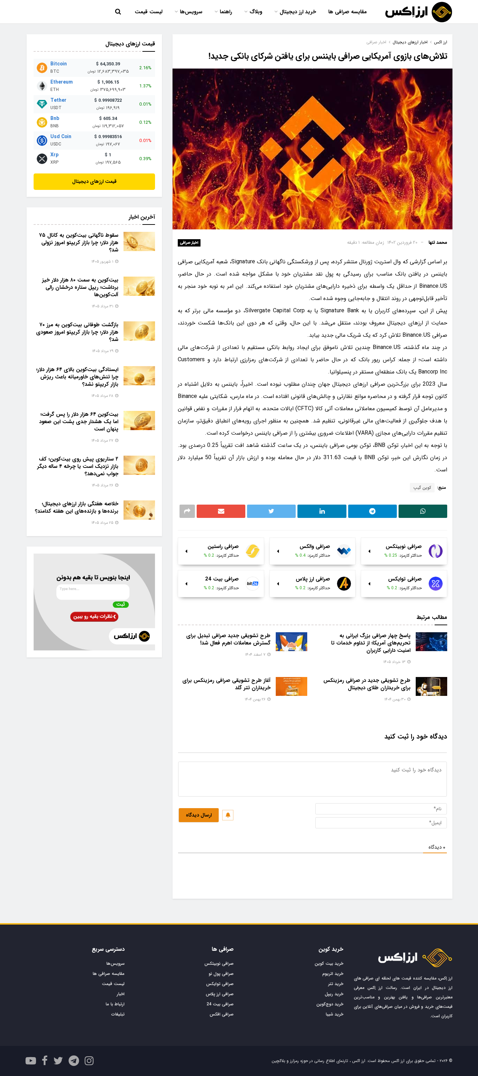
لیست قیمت (148, 12)
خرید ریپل (334, 994)
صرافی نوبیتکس (219, 963)
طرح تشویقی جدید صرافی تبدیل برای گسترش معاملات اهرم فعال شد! (228, 639)
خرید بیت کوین (329, 963)
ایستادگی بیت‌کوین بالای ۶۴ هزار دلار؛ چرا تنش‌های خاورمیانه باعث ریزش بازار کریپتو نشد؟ (77, 377)
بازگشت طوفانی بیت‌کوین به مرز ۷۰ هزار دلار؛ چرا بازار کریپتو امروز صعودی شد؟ (77, 332)
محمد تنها (438, 242)
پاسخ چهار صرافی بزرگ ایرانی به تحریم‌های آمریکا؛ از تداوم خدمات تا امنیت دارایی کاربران (370, 643)
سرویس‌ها (191, 12)
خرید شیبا (334, 1014)
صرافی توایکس (220, 984)
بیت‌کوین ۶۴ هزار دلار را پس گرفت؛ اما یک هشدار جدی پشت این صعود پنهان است (78, 421)
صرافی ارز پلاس (220, 994)
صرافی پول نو (221, 973)
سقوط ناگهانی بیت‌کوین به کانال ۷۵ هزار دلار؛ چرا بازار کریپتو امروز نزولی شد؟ (78, 242)
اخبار (121, 994)
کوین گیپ (422, 487)
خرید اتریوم (332, 973)
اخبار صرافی (189, 243)
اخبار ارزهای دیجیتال (410, 42)
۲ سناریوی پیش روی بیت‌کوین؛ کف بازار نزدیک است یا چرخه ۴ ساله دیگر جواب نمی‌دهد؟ (77, 466)
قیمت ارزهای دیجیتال (94, 181)
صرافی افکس (222, 1014)
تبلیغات (118, 1014)
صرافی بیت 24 (220, 1004)
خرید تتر (335, 984)
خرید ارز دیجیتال (298, 12)
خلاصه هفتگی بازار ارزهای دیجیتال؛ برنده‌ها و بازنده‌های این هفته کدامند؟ (76, 507)
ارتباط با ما (115, 1004)
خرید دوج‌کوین (329, 1004)
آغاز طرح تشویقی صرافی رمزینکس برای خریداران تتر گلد (226, 684)
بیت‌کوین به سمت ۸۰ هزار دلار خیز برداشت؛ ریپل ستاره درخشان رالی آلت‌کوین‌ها (80, 287)
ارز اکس (440, 42)
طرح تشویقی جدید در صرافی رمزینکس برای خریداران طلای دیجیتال (366, 684)
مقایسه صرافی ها (347, 12)
